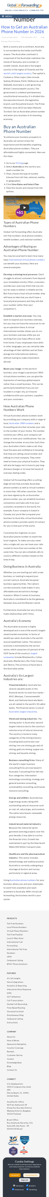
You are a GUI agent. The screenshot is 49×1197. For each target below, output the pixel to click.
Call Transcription (15, 1000)
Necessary (20, 1186)
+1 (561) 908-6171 (19, 10)
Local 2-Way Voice (15, 938)
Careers (10, 1059)
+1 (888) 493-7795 (36, 10)
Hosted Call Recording (17, 1004)
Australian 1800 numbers (21, 423)
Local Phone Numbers (17, 927)
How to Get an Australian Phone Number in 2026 (24, 29)
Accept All (15, 1175)
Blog (9, 1066)
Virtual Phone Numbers (17, 931)
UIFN (9, 956)
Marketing (33, 1190)
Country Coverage (15, 1048)
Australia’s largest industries (23, 711)
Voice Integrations (15, 982)
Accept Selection (31, 1175)
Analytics (32, 1186)
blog (42, 37)
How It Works (13, 1040)
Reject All (24, 1180)
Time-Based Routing (16, 1008)
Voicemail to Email (15, 1011)
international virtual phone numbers (27, 259)
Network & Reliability (16, 1044)
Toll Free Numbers (15, 923)
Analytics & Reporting (17, 986)
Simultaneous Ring (15, 1015)
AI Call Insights (13, 978)
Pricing (19, 163)
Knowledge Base (14, 1062)
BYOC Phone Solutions (17, 964)
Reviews (10, 1051)
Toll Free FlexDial (15, 934)
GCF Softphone (14, 997)
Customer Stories (14, 1055)
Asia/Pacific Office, (19, 1108)
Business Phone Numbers (11, 41)
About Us (11, 1037)
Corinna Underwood (9, 37)
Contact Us (12, 1070)
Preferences (19, 1190)
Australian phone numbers (23, 880)
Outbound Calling (15, 960)
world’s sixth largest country (17, 73)
